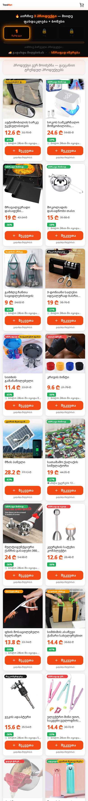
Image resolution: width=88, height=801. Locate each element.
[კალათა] (81, 5)
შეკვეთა (26, 150)
